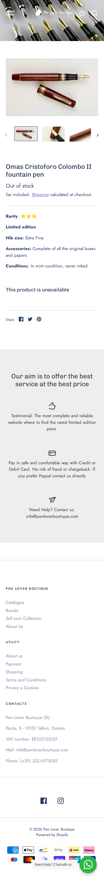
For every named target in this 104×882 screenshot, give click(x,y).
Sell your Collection (23, 618)
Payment (13, 664)
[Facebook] (43, 802)
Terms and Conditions (26, 680)
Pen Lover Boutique (59, 829)
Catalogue (15, 602)
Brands (12, 610)
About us (14, 656)
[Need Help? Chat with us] (88, 864)
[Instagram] (60, 802)
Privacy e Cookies (22, 688)
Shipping (40, 194)
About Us (14, 626)
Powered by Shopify (52, 834)
